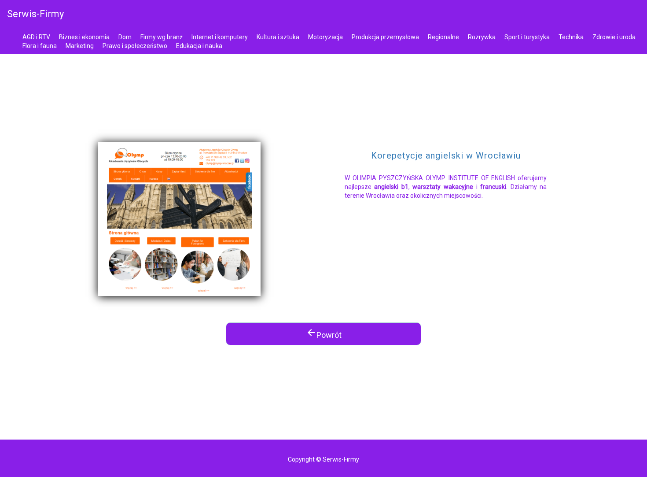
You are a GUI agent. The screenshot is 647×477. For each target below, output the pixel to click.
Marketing (80, 45)
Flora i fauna (39, 45)
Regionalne (443, 37)
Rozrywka (482, 37)
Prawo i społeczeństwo (135, 45)
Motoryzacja (325, 37)
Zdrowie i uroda (614, 37)
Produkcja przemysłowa (385, 37)
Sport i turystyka (527, 37)
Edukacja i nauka (199, 45)
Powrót (324, 333)
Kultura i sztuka (278, 37)
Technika (571, 37)
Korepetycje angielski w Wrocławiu (446, 156)
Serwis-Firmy (35, 13)
